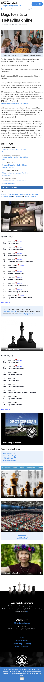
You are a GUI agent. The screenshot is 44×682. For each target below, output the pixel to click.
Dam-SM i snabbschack (16, 274)
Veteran (33, 196)
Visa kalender (5, 302)
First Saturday (12, 268)
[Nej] (41, 675)
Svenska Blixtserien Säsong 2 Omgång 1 (22, 392)
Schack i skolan (6, 196)
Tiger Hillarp (8, 458)
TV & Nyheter (7, 9)
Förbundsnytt (18, 196)
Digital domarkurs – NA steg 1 (18, 255)
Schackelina (8, 453)
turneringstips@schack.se (26, 314)
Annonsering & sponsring (22, 644)
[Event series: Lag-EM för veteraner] (16, 372)
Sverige (3, 194)
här (27, 611)
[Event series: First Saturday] (16, 265)
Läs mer (22, 537)
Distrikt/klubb (13, 194)
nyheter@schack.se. (9, 311)
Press (22, 637)
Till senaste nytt (10, 187)
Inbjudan (19, 241)
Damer (26, 196)
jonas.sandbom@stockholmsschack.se (14, 103)
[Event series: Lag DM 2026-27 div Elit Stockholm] (16, 295)
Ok (22, 678)
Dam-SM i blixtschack (15, 280)
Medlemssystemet (22, 640)
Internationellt (25, 194)
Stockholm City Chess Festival (18, 292)
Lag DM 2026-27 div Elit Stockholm (20, 298)
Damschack (15, 9)
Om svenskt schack (22, 647)
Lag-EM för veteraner (15, 374)
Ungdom (35, 194)
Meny (36, 4)
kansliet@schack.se (23, 623)
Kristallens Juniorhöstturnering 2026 (20, 261)
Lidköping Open (13, 243)
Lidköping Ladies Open (16, 249)
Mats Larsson (9, 460)
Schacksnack (8, 456)
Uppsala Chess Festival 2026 (18, 286)
